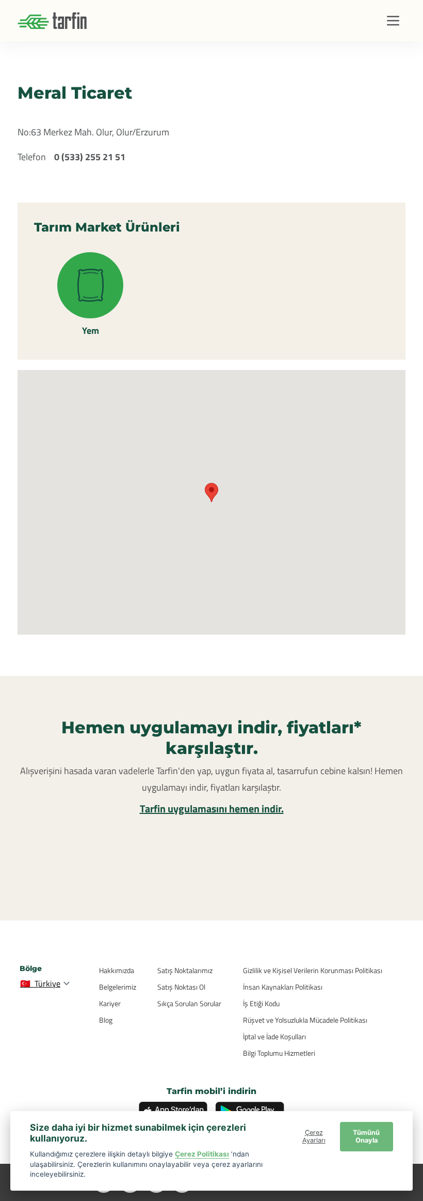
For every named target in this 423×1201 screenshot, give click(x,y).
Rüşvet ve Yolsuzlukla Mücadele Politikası (305, 1019)
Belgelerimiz (117, 986)
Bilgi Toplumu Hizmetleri (279, 1053)
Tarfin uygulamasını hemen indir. (212, 808)
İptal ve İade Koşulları (274, 1036)
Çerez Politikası (202, 1154)
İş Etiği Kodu (261, 1003)
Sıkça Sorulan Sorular (189, 1003)
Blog (105, 1019)
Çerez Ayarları (314, 1136)
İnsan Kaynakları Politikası (282, 986)
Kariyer (110, 1003)
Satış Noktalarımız (185, 970)
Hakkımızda (116, 970)
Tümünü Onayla (366, 1136)
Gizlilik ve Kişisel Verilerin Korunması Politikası (312, 970)
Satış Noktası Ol (181, 986)
